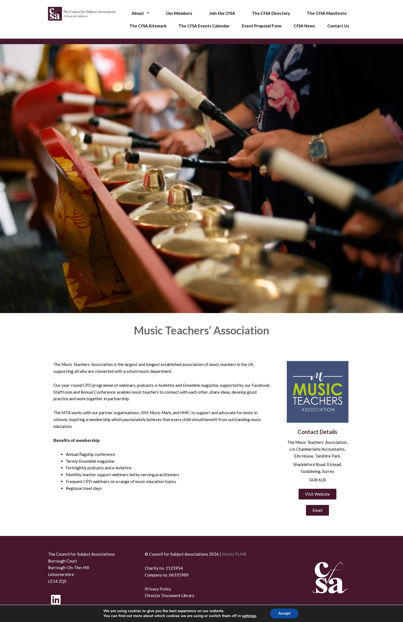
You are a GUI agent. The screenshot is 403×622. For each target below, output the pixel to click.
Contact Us (338, 25)
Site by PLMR (234, 554)
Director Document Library (169, 595)
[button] (317, 510)
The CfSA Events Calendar (203, 25)
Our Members (179, 13)
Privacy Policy (158, 588)
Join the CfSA (222, 13)
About (138, 13)
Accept (284, 613)
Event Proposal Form (262, 25)
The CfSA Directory (271, 13)
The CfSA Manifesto (327, 13)
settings (249, 616)
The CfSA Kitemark (147, 25)
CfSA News (304, 25)
